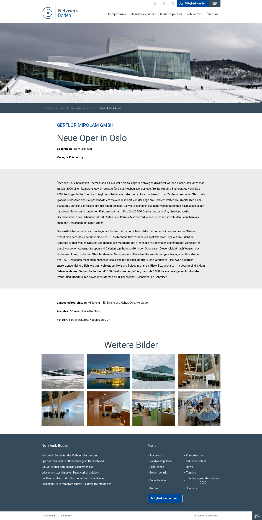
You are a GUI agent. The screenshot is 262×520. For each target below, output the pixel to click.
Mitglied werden (195, 3)
